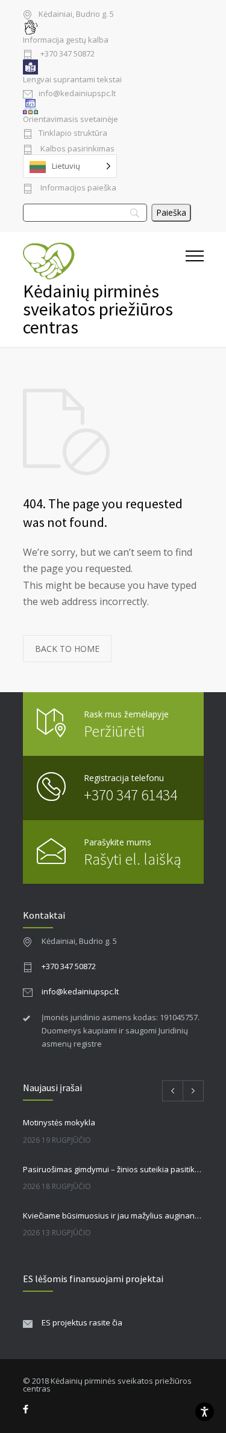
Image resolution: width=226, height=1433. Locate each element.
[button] (195, 289)
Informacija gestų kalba (65, 40)
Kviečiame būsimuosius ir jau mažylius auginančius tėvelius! (113, 1215)
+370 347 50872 (67, 54)
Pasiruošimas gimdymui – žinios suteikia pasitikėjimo (113, 1169)
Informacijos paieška (77, 188)
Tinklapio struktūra (73, 133)
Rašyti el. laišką (132, 859)
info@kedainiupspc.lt (77, 94)
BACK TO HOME (67, 648)
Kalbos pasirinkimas (77, 149)
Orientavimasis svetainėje (70, 119)
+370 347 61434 (130, 795)
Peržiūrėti (114, 731)
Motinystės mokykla (59, 1122)
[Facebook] (25, 1409)
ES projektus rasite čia (82, 1322)
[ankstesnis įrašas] (172, 1090)
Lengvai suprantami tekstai (72, 80)
